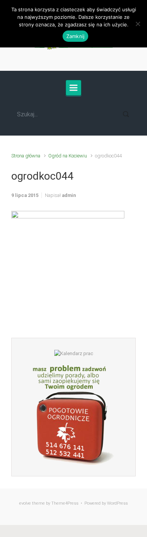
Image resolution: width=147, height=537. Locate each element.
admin (69, 195)
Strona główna (25, 156)
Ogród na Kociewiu (67, 156)
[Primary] (73, 88)
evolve (25, 503)
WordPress (117, 503)
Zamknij (75, 36)
